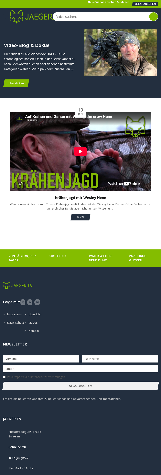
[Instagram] (29, 302)
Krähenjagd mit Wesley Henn (80, 197)
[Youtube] (37, 302)
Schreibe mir (17, 447)
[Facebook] (22, 302)
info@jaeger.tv (18, 458)
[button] (145, 4)
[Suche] (153, 16)
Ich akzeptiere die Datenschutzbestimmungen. (36, 377)
